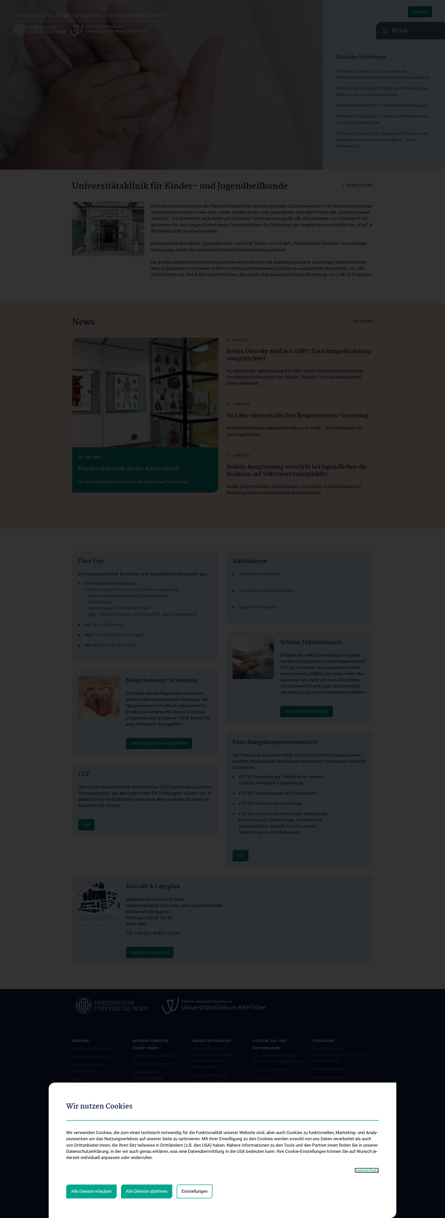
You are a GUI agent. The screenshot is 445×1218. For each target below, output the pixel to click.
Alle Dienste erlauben (91, 1191)
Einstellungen (195, 1191)
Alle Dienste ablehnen (146, 1191)
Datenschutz (367, 1170)
